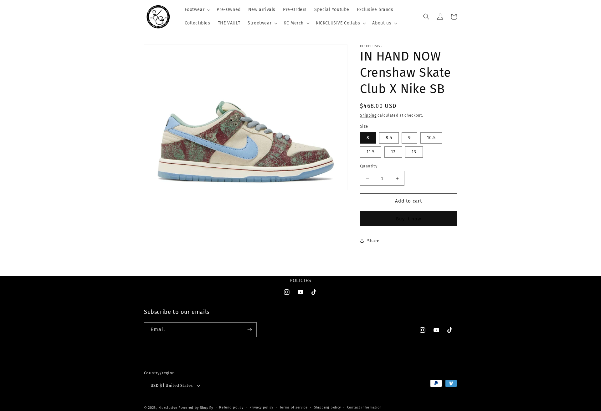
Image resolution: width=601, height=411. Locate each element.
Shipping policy (327, 407)
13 (414, 152)
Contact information (364, 407)
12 (393, 152)
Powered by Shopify (195, 408)
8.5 (389, 137)
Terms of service (294, 407)
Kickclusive (168, 408)
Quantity (368, 166)
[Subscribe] (249, 329)
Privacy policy (261, 407)
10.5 (431, 137)
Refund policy (231, 407)
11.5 (371, 152)
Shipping (368, 115)
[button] (197, 9)
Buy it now (408, 219)
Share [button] (373, 241)
